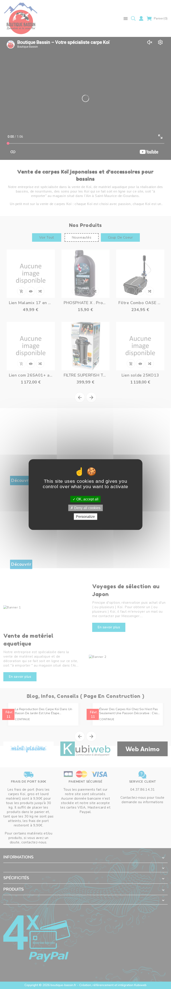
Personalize (85, 517)
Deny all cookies (86, 508)
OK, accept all (86, 499)
